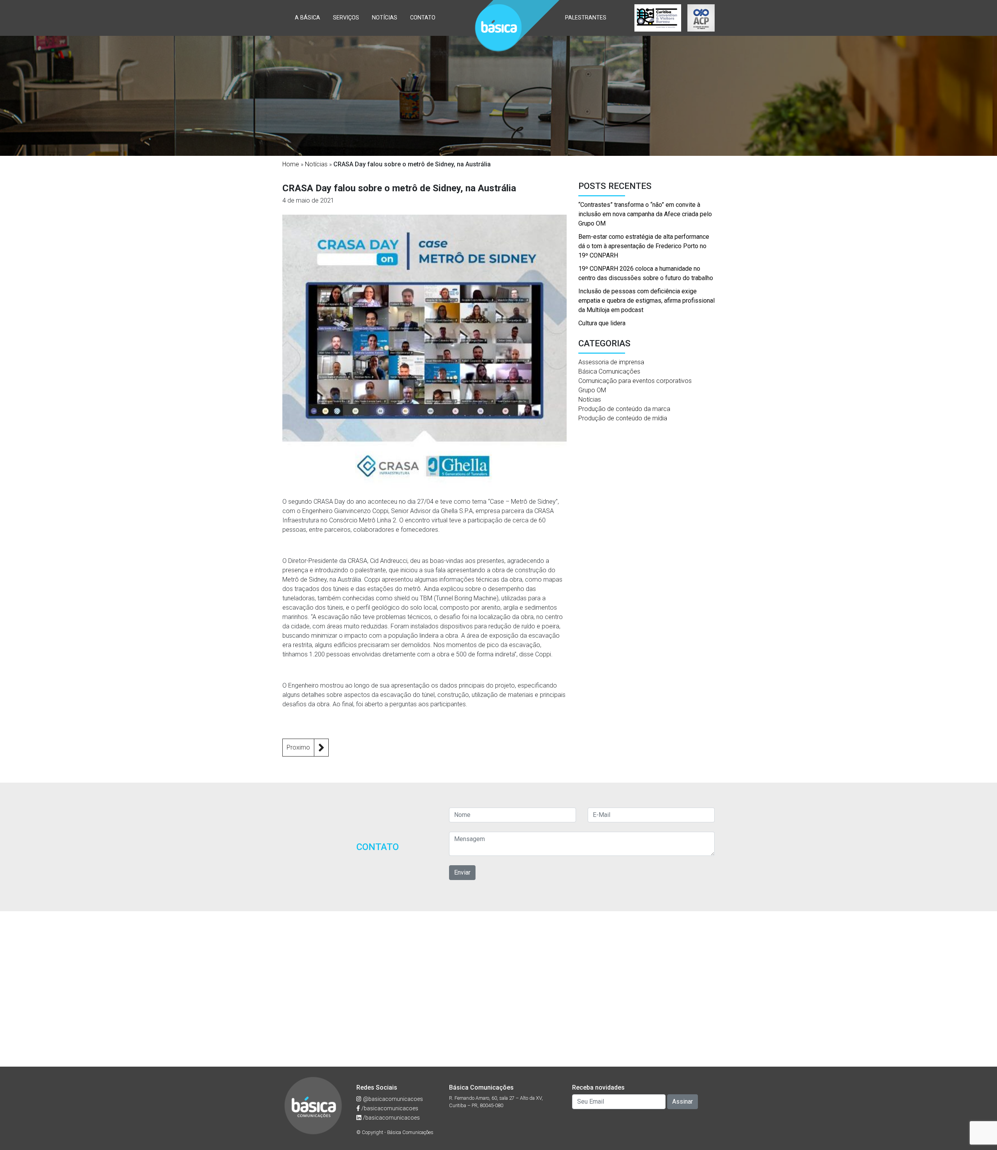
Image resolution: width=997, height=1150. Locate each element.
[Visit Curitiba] (657, 18)
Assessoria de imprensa (611, 362)
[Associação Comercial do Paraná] (701, 18)
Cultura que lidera (601, 323)
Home (290, 164)
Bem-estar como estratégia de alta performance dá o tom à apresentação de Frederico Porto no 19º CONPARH (643, 246)
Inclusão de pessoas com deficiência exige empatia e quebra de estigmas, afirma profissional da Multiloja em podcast (646, 301)
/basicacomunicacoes (389, 1108)
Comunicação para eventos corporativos (635, 381)
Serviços (346, 17)
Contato (422, 17)
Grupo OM (592, 390)
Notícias (384, 17)
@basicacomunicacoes (392, 1099)
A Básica (307, 17)
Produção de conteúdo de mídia (622, 418)
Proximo (298, 747)
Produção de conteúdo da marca (624, 409)
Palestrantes (585, 17)
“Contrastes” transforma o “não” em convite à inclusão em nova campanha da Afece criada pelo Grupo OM (645, 214)
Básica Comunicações (609, 371)
